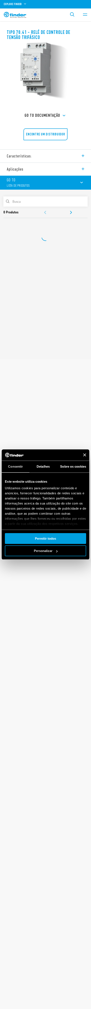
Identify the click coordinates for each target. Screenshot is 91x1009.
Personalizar (43, 551)
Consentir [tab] (15, 466)
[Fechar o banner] (84, 454)
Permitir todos (45, 538)
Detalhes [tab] (43, 466)
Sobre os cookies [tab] (73, 466)
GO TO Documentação (42, 115)
